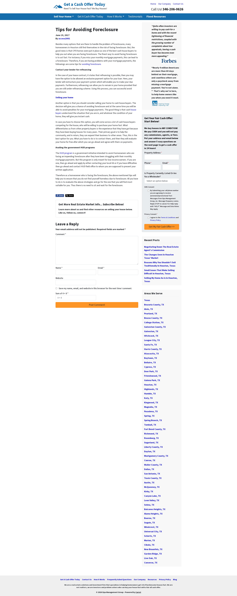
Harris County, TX (153, 349)
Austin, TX (149, 482)
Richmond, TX (151, 433)
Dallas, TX (149, 469)
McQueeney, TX (151, 487)
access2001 (64, 38)
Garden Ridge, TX (153, 553)
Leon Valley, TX (151, 500)
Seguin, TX (149, 522)
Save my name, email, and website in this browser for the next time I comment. (95, 288)
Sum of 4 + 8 (62, 293)
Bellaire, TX (150, 362)
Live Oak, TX (150, 558)
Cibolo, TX (149, 544)
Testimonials (135, 17)
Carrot (138, 592)
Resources (152, 579)
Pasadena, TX (151, 411)
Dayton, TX (149, 451)
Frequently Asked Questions (119, 579)
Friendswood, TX (152, 375)
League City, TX (152, 340)
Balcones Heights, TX (154, 509)
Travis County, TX (152, 478)
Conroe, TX (149, 460)
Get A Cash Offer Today (90, 17)
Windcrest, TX (151, 527)
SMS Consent (149, 187)
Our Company (164, 3)
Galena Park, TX (152, 380)
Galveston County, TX (155, 327)
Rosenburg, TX (151, 438)
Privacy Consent (151, 214)
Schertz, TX (150, 536)
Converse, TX (150, 562)
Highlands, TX (151, 389)
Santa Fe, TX (150, 344)
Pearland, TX (150, 313)
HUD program (66, 153)
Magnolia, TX (150, 407)
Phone (147, 163)
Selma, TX (149, 504)
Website (59, 278)
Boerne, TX (149, 518)
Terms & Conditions (168, 217)
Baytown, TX (150, 358)
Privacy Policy (155, 220)
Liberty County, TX (153, 447)
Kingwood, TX (151, 402)
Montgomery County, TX (156, 456)
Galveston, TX (151, 331)
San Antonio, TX (152, 473)
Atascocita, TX (151, 353)
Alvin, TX (148, 309)
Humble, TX (150, 393)
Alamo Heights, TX (153, 513)
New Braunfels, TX (153, 549)
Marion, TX (149, 540)
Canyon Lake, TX (152, 496)
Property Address (153, 152)
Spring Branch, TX (153, 420)
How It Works (114, 17)
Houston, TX (150, 384)
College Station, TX (153, 322)
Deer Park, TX (151, 371)
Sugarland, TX (151, 442)
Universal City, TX (153, 531)
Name (59, 267)
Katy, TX (148, 398)
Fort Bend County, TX (154, 429)
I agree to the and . (164, 219)
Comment (61, 234)
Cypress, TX (150, 367)
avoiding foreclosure (91, 64)
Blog (175, 579)
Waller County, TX (153, 464)
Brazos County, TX (153, 318)
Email (101, 267)
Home (153, 3)
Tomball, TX (150, 424)
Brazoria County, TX (154, 304)
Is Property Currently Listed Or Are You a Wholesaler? (160, 175)
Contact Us (178, 3)
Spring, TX (149, 415)
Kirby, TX (148, 491)
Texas (147, 300)
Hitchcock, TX (151, 335)
